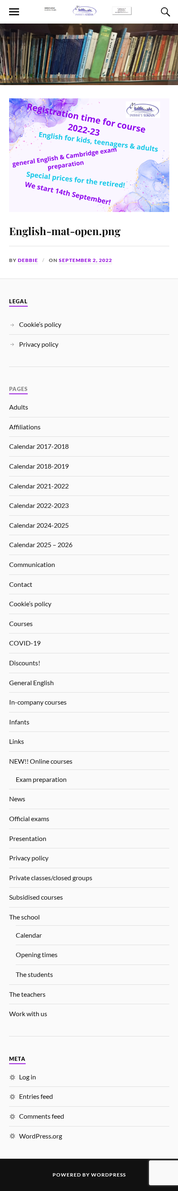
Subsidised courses (36, 897)
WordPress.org (40, 1136)
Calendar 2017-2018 (39, 446)
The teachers (27, 994)
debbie (28, 260)
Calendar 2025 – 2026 (40, 544)
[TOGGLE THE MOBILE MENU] (14, 12)
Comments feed (41, 1116)
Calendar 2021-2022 (39, 486)
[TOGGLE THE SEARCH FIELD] (164, 12)
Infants (19, 722)
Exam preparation (41, 779)
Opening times (37, 954)
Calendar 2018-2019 (39, 466)
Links (16, 741)
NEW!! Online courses (40, 761)
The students (34, 974)
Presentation (27, 838)
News (17, 799)
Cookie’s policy (40, 324)
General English (31, 682)
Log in (27, 1077)
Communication (32, 564)
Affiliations (25, 427)
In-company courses (38, 702)
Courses (21, 623)
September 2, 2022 (85, 260)
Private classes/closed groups (50, 877)
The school (24, 917)
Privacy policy (38, 344)
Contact (20, 584)
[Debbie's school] (89, 11)
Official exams (29, 818)
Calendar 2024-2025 (39, 525)
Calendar (29, 935)
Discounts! (24, 663)
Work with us (28, 1013)
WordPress (108, 1175)
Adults (18, 407)
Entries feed (36, 1096)
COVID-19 (25, 643)
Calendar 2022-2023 (39, 505)
